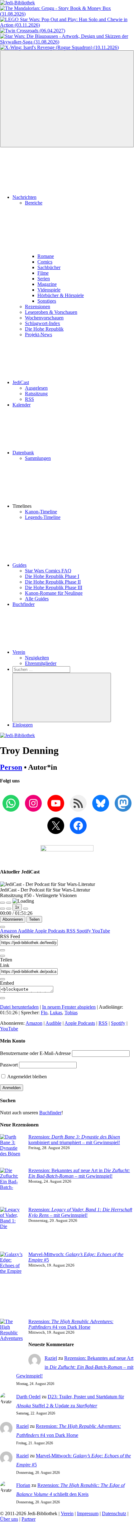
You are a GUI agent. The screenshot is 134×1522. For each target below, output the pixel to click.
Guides (19, 565)
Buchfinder (23, 604)
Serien (43, 278)
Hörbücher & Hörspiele (60, 295)
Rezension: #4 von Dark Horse (70, 1324)
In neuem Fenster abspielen (69, 1007)
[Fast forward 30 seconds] (25, 909)
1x (17, 907)
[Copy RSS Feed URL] (2, 950)
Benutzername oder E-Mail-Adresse (35, 1053)
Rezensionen (37, 306)
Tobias (71, 1012)
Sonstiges (46, 301)
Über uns (9, 1519)
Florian (23, 1485)
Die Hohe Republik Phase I (52, 576)
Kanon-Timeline (41, 511)
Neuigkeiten (37, 657)
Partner (29, 1519)
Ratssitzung (36, 393)
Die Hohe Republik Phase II (53, 582)
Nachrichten (24, 197)
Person (11, 767)
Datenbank (23, 452)
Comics (44, 261)
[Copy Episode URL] (2, 979)
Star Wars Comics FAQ (48, 570)
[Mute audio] (2, 909)
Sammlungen (38, 458)
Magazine (47, 284)
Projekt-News (38, 334)
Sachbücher (48, 267)
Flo (44, 1012)
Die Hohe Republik (44, 329)
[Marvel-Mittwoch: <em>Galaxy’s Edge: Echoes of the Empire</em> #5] (11, 1285)
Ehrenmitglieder (40, 663)
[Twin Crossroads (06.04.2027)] (32, 30)
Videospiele (48, 289)
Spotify (84, 930)
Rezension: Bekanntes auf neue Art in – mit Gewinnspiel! (79, 1173)
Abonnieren (12, 919)
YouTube (101, 930)
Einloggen (22, 724)
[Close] (2, 927)
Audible (26, 930)
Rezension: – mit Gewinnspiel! (80, 1212)
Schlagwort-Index (42, 323)
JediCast (20, 382)
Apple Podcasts (50, 930)
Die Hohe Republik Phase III (53, 587)
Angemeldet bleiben (26, 1076)
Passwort (9, 1064)
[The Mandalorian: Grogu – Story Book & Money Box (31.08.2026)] (67, 13)
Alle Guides (37, 598)
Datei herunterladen (19, 1007)
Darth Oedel (28, 1396)
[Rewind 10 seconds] (8, 909)
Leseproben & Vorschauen (51, 312)
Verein (18, 652)
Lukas (56, 1012)
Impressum (87, 1513)
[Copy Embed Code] (2, 998)
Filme (43, 273)
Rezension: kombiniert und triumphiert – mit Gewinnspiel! (74, 1139)
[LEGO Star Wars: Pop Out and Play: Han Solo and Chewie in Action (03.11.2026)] (67, 25)
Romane (45, 256)
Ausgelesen (36, 388)
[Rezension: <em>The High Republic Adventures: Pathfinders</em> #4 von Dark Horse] (11, 1344)
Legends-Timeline (42, 517)
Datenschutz (114, 1513)
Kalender (21, 404)
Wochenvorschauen (44, 317)
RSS (29, 399)
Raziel (51, 1358)
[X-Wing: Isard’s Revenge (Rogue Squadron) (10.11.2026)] (59, 47)
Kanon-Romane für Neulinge (54, 593)
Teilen (34, 919)
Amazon (9, 930)
